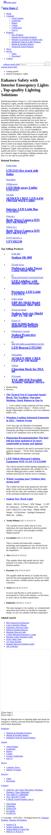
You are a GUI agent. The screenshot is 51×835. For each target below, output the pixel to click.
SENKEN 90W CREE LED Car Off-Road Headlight (26, 361)
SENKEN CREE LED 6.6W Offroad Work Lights (25, 199)
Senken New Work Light (19, 499)
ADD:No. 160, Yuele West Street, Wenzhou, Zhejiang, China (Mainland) (24, 791)
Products (9, 32)
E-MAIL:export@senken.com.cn (20, 799)
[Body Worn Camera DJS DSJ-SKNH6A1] (10, 216)
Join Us (15, 30)
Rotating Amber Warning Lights (19, 637)
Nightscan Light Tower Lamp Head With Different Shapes (27, 270)
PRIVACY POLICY (15, 832)
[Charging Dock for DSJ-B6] (15, 365)
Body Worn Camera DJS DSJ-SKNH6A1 (23, 221)
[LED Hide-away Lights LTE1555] (12, 184)
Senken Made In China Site (17, 829)
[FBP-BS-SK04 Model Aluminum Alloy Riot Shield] (17, 299)
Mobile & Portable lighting (23, 44)
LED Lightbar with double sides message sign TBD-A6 (25, 283)
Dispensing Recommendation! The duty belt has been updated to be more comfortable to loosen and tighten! (27, 440)
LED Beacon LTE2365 (27, 347)
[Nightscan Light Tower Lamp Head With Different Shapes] (18, 265)
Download (16, 56)
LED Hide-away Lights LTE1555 (21, 189)
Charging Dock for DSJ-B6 (28, 370)
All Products (21, 820)
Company (10, 16)
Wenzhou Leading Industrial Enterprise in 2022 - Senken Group (27, 419)
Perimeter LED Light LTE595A (26, 293)
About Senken (17, 18)
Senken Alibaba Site (14, 827)
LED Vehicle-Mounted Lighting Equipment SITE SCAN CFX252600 (26, 460)
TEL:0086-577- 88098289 (17, 795)
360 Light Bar (12, 646)
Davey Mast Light (13, 639)
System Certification (14, 756)
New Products (17, 35)
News (8, 49)
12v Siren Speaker (13, 642)
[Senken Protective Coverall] (20, 331)
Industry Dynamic (13, 770)
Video (14, 54)
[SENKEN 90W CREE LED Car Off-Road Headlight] (17, 355)
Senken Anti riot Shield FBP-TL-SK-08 (27, 314)
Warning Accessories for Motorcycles (27, 39)
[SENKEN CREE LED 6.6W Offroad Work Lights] (10, 195)
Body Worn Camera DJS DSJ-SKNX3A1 (23, 232)
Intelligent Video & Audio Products (26, 42)
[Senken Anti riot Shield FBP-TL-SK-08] (19, 310)
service (9, 51)
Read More (11, 180)
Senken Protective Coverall (24, 336)
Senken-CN (11, 824)
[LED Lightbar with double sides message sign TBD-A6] (28, 277)
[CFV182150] (14, 238)
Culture (15, 25)
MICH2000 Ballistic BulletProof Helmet (25, 325)
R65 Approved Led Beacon (17, 623)
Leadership (16, 21)
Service (4, 774)
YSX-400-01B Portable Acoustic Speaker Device (28, 381)
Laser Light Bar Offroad (16, 625)
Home (8, 13)
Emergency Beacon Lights (17, 627)
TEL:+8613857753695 (16, 797)
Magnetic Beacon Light (16, 632)
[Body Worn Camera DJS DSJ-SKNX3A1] (11, 227)
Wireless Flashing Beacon (17, 630)
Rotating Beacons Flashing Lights (20, 644)
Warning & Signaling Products (24, 37)
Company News (13, 767)
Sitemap (12, 820)
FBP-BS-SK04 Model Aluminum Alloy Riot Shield (26, 305)
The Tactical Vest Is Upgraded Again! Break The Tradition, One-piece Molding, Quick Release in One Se (26, 397)
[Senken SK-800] (16, 254)
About (3, 742)
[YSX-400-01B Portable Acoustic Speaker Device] (16, 376)
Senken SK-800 (22, 257)
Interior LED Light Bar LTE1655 (22, 210)
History (15, 23)
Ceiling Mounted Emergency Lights (21, 634)
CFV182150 (14, 241)
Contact (9, 58)
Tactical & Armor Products (23, 47)
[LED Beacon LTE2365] (28, 344)
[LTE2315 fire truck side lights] (11, 166)
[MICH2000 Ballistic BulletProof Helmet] (16, 320)
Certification (17, 28)
